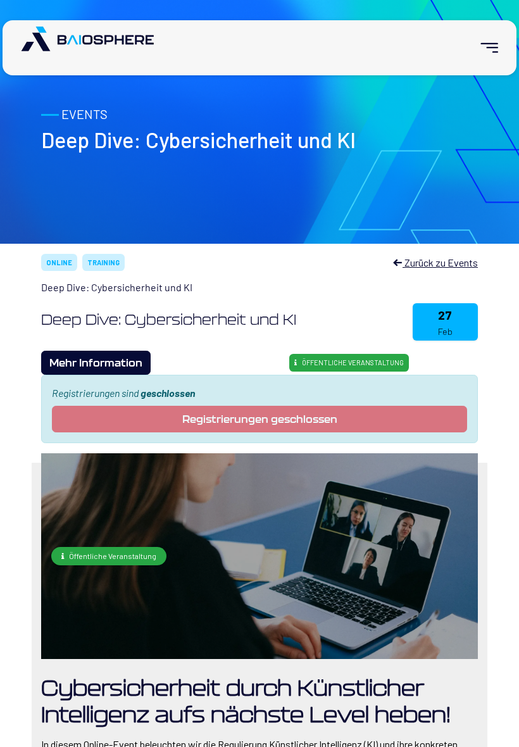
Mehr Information (95, 362)
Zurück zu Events (440, 262)
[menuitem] (483, 47)
